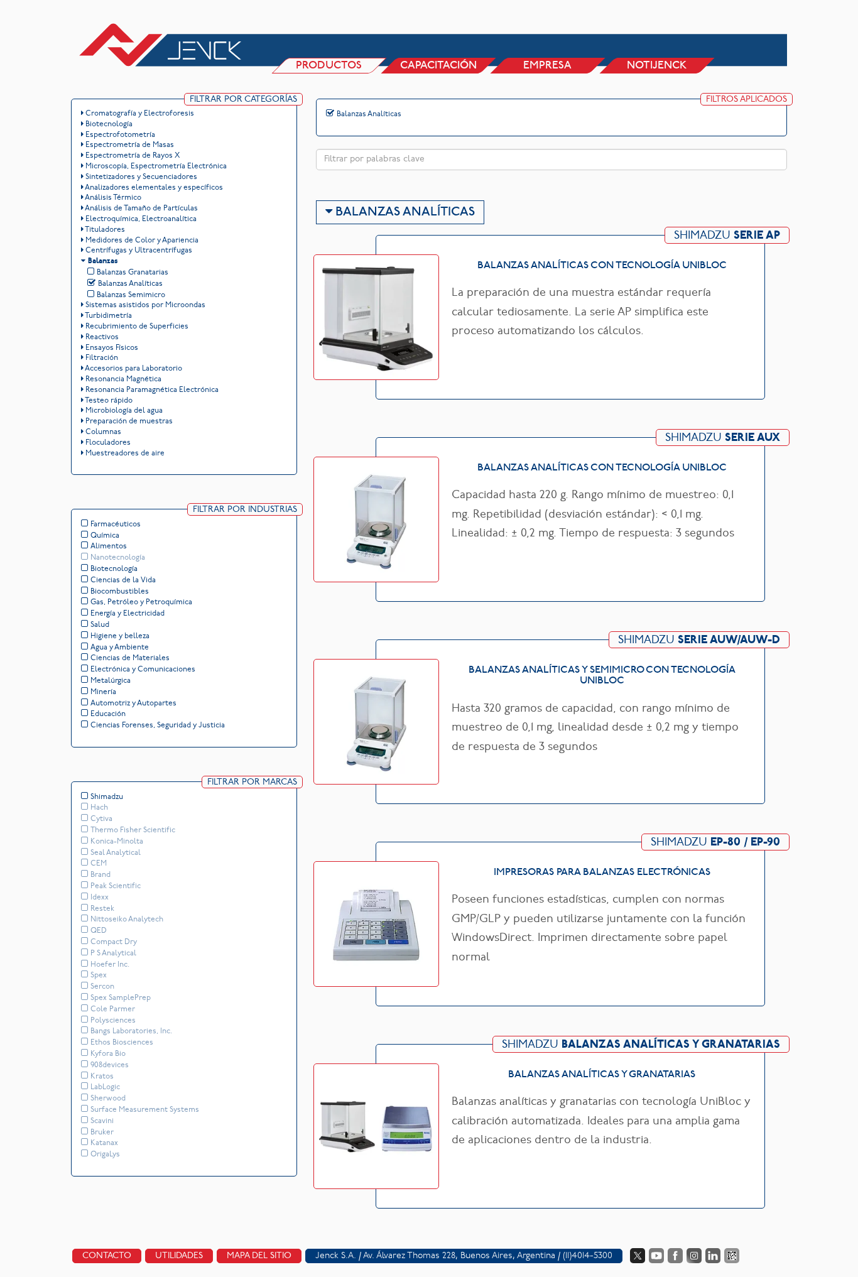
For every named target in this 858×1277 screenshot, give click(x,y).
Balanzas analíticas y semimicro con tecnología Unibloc (602, 676)
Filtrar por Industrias (245, 509)
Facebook (675, 1255)
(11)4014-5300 (587, 1256)
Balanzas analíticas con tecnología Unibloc (602, 266)
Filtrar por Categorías (243, 99)
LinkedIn (712, 1255)
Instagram (694, 1255)
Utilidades (179, 1256)
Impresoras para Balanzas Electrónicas (602, 872)
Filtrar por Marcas (252, 782)
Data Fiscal (731, 1255)
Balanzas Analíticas (403, 212)
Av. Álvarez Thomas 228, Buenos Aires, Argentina (459, 1256)
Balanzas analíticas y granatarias (601, 1075)
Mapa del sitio (259, 1256)
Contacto (106, 1256)
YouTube (656, 1255)
